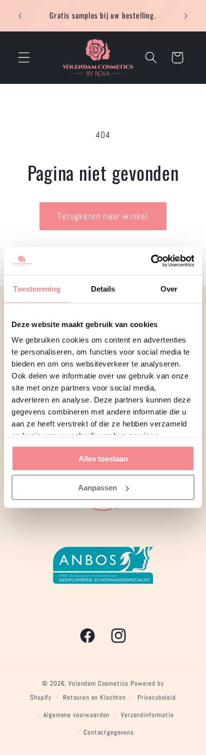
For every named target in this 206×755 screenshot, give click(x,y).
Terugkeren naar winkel (103, 216)
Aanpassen (97, 487)
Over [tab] (169, 288)
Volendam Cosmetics (98, 683)
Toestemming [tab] (36, 288)
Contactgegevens (109, 732)
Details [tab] (103, 288)
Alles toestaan (103, 458)
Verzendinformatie (147, 715)
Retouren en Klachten (94, 697)
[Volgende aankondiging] (186, 15)
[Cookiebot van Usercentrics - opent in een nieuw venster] (150, 261)
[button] (24, 57)
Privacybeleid (157, 697)
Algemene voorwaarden (77, 715)
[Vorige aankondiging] (20, 15)
